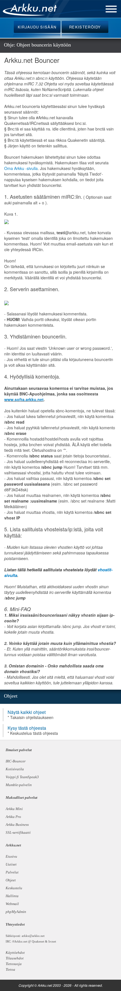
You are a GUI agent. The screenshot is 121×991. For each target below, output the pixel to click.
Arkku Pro (13, 817)
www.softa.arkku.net (24, 399)
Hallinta (12, 896)
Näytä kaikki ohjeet (27, 712)
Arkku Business (17, 824)
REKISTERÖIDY (85, 27)
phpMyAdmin (15, 912)
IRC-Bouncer (16, 761)
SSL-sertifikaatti (18, 832)
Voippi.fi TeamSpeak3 (22, 777)
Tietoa (10, 969)
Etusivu (11, 856)
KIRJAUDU (37, 27)
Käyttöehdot (15, 952)
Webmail (12, 904)
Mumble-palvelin (19, 785)
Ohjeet (11, 880)
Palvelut (12, 872)
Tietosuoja (14, 964)
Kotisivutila (15, 769)
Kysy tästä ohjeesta (27, 728)
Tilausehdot (15, 958)
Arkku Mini (14, 809)
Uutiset (11, 864)
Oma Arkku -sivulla (21, 168)
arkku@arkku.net (33, 935)
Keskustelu (14, 888)
